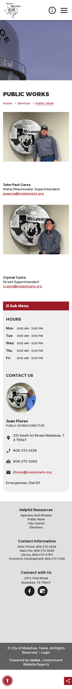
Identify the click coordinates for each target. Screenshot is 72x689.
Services (23, 103)
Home (7, 103)
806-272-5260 (43, 550)
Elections (36, 527)
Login (45, 652)
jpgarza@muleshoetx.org (23, 194)
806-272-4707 (42, 554)
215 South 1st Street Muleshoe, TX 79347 (39, 438)
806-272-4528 (25, 451)
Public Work (36, 519)
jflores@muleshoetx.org (32, 472)
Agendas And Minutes (36, 515)
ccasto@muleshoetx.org (22, 286)
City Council (36, 523)
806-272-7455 (54, 559)
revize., (36, 660)
